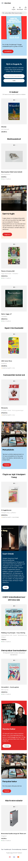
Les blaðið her (8, 51)
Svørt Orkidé (8, 554)
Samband (24, 849)
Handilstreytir (7, 849)
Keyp (5, 587)
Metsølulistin (8, 450)
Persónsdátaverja (16, 849)
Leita (14, 80)
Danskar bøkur (8, 729)
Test (2, 849)
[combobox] (15, 13)
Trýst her (6, 465)
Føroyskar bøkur (9, 781)
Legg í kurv (7, 234)
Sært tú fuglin (8, 214)
